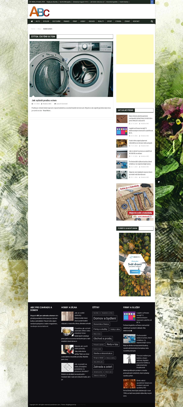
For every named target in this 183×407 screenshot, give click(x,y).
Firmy (75, 21)
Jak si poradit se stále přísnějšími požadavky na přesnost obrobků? (82, 367)
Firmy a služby (100, 329)
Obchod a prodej (103, 338)
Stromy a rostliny (111, 358)
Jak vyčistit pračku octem (44, 100)
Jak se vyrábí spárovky (79, 314)
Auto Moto (96, 313)
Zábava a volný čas (99, 375)
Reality (101, 21)
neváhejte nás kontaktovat (39, 326)
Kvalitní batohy (124, 2)
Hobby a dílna (115, 329)
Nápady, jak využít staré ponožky (81, 347)
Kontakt (136, 21)
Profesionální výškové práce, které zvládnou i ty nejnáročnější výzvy (140, 163)
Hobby (82, 21)
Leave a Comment (61, 104)
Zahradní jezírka (98, 372)
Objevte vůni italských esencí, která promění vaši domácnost (140, 173)
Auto (38, 21)
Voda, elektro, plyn (98, 362)
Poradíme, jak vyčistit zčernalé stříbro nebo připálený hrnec (82, 330)
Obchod (92, 21)
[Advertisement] (134, 49)
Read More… (47, 110)
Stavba (118, 21)
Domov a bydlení (105, 318)
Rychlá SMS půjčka (65, 2)
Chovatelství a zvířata (107, 313)
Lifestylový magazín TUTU (80, 2)
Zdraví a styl (108, 372)
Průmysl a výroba (99, 344)
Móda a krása (97, 334)
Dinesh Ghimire (80, 404)
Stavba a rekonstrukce (103, 353)
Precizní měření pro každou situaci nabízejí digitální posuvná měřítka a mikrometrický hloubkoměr (144, 362)
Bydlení (46, 21)
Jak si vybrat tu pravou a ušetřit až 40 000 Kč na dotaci (140, 152)
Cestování (56, 21)
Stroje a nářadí (98, 358)
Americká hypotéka (112, 2)
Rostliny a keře (97, 349)
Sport (109, 21)
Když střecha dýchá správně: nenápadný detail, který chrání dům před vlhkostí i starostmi (140, 118)
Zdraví (127, 21)
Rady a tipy (112, 344)
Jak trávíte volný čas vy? (97, 2)
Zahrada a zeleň (103, 366)
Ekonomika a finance (101, 324)
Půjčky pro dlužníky (52, 2)
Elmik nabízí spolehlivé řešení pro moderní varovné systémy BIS (144, 384)
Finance (66, 21)
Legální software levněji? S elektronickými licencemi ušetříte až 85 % (141, 130)
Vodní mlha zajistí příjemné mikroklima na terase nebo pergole (140, 142)
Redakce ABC (47, 104)
